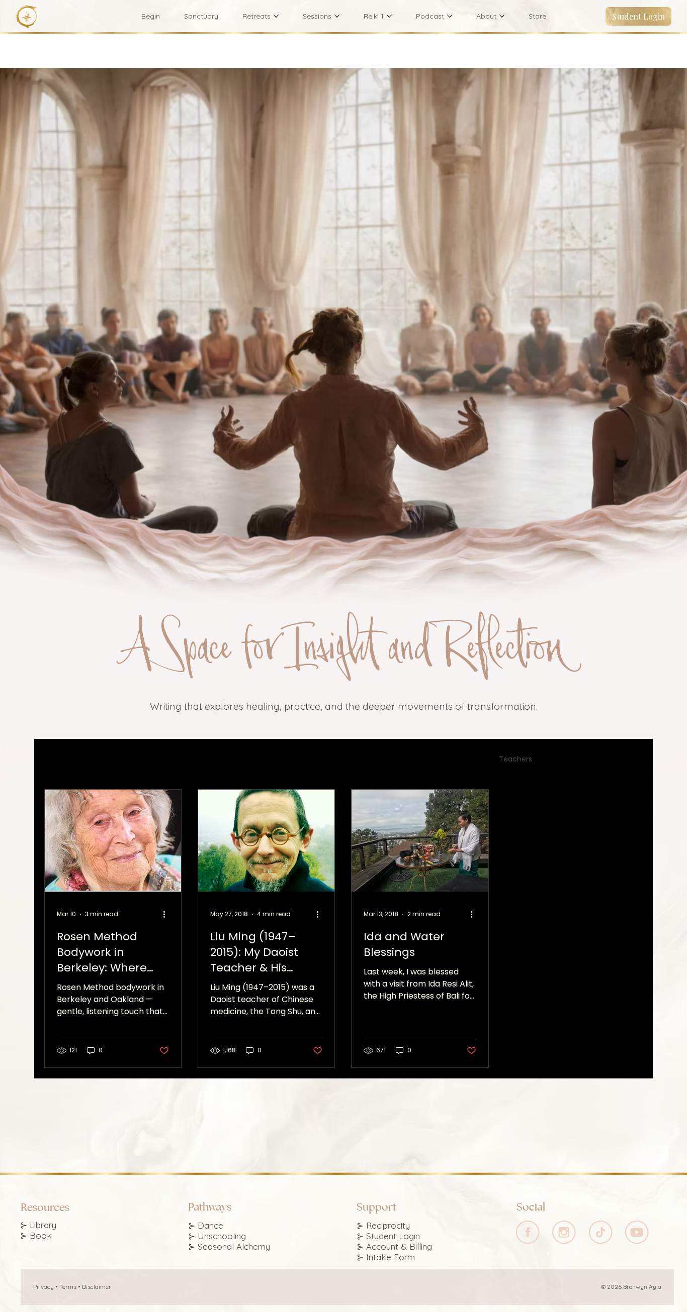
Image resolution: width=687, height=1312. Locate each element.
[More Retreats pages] (276, 16)
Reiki (310, 759)
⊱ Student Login (388, 1236)
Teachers (515, 759)
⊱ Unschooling (217, 1236)
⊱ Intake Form (386, 1257)
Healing (148, 759)
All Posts (58, 759)
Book (41, 1235)
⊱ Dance (205, 1225)
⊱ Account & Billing (394, 1246)
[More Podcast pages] (449, 16)
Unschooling (261, 759)
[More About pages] (501, 16)
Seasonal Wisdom (447, 759)
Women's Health (367, 759)
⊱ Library (38, 1225)
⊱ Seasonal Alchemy (229, 1246)
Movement (201, 759)
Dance (104, 759)
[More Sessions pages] (336, 16)
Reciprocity (388, 1225)
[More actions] (167, 914)
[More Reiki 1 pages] (389, 16)
